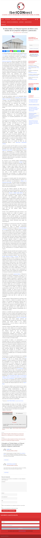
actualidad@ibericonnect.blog (33, 75)
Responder (6, 459)
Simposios (21, 22)
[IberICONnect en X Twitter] (32, 89)
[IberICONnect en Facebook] (29, 89)
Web (2, 500)
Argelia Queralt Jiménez (19, 400)
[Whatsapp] (15, 51)
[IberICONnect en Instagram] (35, 89)
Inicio (2, 19)
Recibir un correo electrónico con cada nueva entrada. (10, 508)
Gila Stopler (25, 32)
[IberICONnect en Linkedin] (29, 91)
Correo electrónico (5, 496)
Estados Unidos (18, 428)
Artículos (13, 19)
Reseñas (18, 19)
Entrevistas (24, 19)
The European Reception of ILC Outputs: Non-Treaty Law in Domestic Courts (34, 101)
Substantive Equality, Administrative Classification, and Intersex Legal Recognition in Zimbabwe (34, 116)
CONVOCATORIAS (28, 22)
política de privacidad (35, 55)
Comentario (4, 481)
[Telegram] (19, 51)
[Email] (22, 51)
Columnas (3, 22)
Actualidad (7, 19)
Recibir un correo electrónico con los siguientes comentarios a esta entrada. (13, 505)
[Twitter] (8, 51)
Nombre (3, 493)
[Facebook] (4, 51)
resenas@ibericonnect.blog (32, 72)
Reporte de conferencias (12, 22)
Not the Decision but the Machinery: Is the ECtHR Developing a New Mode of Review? (34, 122)
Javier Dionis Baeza (11, 400)
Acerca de (3, 24)
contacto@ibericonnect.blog (32, 66)
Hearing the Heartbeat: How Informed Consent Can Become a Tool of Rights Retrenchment (34, 109)
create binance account (11, 464)
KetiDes (8, 449)
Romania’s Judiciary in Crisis (34, 104)
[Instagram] (11, 51)
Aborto (14, 428)
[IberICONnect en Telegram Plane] (37, 89)
